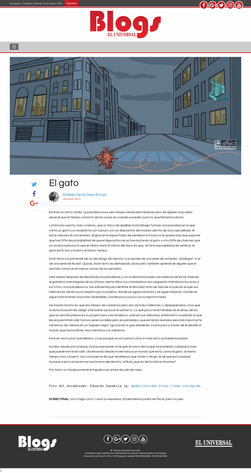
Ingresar (71, 3)
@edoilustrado (144, 386)
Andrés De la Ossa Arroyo (85, 195)
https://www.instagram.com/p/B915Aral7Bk (197, 386)
